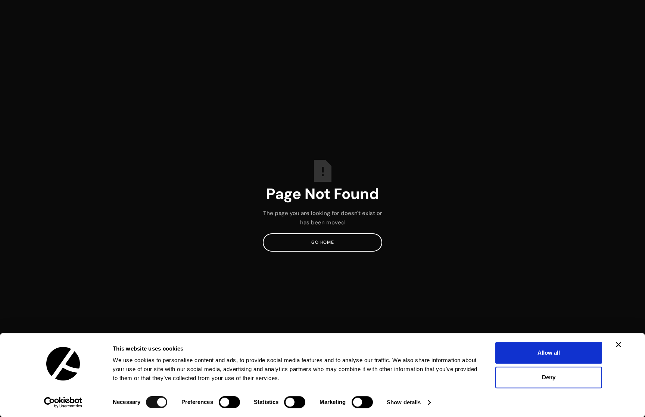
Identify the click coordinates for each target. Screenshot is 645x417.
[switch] (229, 402)
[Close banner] (618, 344)
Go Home (322, 242)
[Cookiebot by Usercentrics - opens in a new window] (63, 402)
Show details (404, 402)
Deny (548, 377)
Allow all (549, 352)
